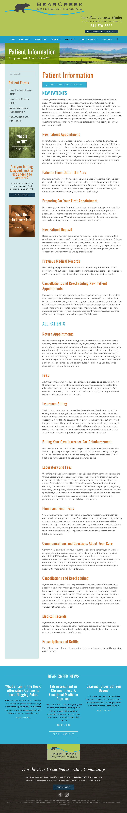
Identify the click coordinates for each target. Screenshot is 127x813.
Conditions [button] (40, 39)
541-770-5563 (80, 777)
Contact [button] (107, 39)
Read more (23, 717)
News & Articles (88, 39)
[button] (117, 39)
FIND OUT (22, 149)
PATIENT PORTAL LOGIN (102, 31)
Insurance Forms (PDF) (19, 101)
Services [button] (56, 39)
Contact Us (96, 777)
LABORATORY (22, 227)
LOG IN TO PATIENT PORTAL (66, 85)
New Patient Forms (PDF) (20, 92)
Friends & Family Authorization (18, 110)
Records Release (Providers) (18, 118)
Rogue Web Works (94, 800)
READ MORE (21, 195)
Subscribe (63, 787)
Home (12, 39)
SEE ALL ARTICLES (63, 734)
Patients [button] (70, 39)
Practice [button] (24, 39)
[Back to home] (44, 8)
